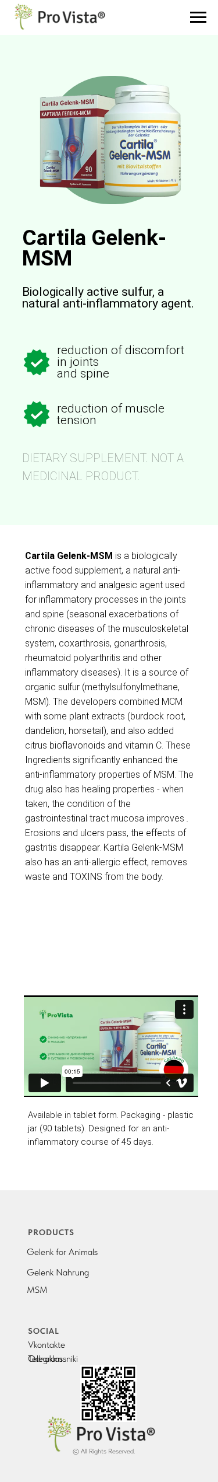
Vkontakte (46, 1344)
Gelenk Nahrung (58, 1272)
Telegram (45, 1358)
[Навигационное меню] (198, 17)
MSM (37, 1289)
